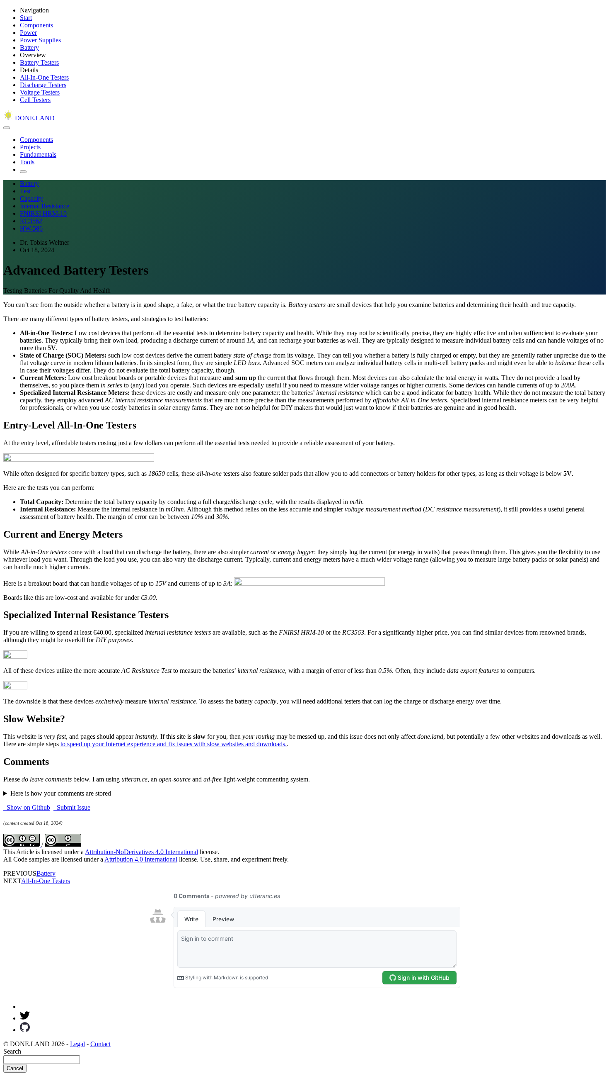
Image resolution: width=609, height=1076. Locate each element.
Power (28, 32)
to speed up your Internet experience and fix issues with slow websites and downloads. (173, 743)
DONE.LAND (35, 118)
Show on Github (26, 807)
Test (25, 191)
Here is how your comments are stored (60, 793)
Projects (30, 147)
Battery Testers (39, 62)
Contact (100, 1043)
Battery (29, 47)
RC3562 (31, 220)
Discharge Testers (43, 84)
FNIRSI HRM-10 (43, 213)
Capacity (31, 198)
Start (26, 17)
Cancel (15, 1068)
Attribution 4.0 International (140, 859)
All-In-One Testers (44, 77)
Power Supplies (40, 40)
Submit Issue (71, 807)
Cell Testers (35, 99)
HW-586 (31, 228)
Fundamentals (38, 154)
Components (36, 25)
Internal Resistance (44, 205)
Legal (77, 1043)
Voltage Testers (40, 92)
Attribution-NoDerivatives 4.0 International (141, 851)
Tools (27, 162)
